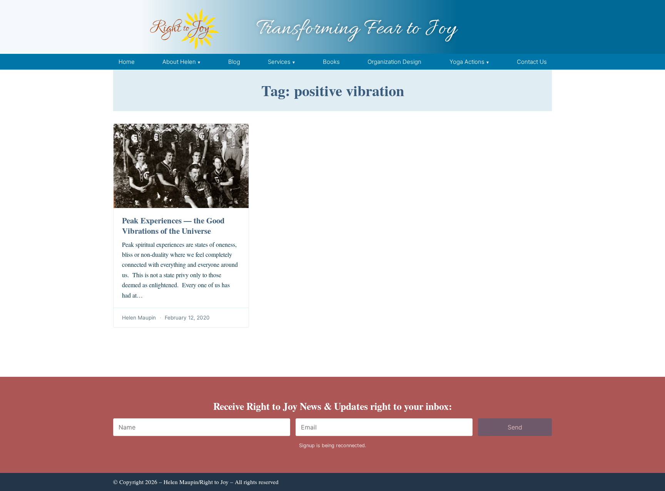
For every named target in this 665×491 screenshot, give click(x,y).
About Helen (179, 61)
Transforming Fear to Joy (356, 29)
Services (279, 61)
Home (127, 61)
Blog (234, 61)
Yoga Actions (467, 61)
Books (331, 61)
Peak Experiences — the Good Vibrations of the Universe (173, 225)
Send (515, 427)
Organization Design (394, 61)
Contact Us (532, 61)
